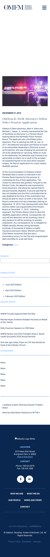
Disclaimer (27, 541)
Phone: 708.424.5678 (25, 466)
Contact (25, 507)
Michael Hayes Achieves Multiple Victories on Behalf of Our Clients (23, 321)
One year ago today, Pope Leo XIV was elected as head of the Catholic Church (22, 343)
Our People (14, 500)
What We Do (33, 493)
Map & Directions (25, 457)
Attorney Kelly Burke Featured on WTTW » (21, 412)
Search (4, 256)
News (16, 244)
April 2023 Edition (13, 290)
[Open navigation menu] (44, 7)
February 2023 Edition (15, 296)
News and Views (33, 500)
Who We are (16, 493)
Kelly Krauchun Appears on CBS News (17, 328)
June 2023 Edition (13, 284)
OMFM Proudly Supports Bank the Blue (17, 314)
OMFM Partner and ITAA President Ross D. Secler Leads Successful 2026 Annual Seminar (22, 335)
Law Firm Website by (18, 526)
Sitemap (37, 541)
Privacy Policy (14, 541)
